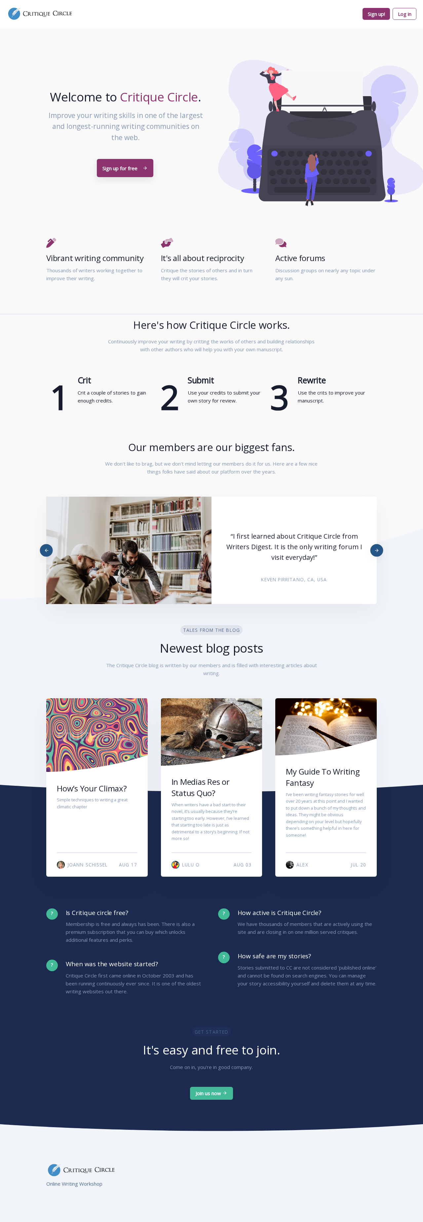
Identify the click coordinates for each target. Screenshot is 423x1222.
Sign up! (376, 14)
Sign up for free (120, 168)
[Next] (376, 550)
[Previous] (46, 550)
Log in (404, 14)
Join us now (209, 1093)
